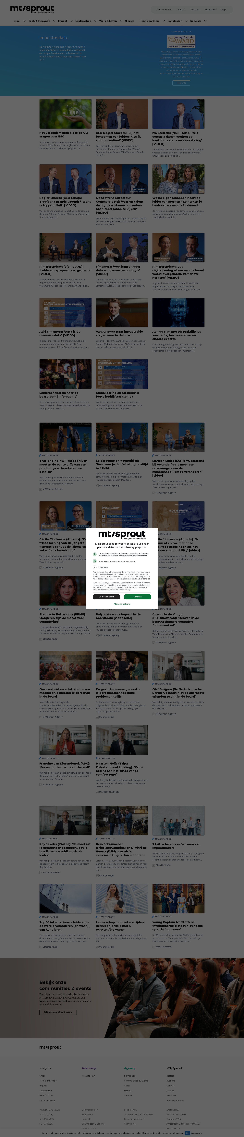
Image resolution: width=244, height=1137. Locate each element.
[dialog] (122, 568)
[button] (122, 567)
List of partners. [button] (144, 579)
